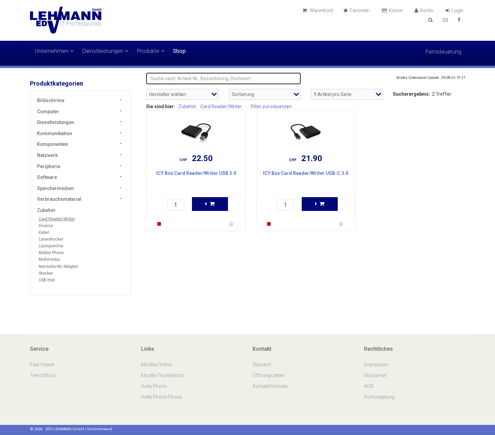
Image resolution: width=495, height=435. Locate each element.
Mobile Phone (51, 252)
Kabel (44, 232)
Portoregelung (379, 397)
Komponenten (52, 144)
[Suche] (430, 20)
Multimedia (49, 259)
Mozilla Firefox (156, 364)
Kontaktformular (270, 386)
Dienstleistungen (102, 51)
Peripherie (48, 166)
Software (47, 177)
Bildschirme (50, 100)
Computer (48, 111)
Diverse (46, 225)
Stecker (46, 273)
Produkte (148, 51)
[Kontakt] (445, 20)
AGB (368, 386)
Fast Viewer (43, 364)
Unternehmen (51, 51)
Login (458, 10)
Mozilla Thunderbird (162, 375)
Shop (179, 51)
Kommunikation (54, 133)
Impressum (376, 364)
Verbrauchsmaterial (59, 199)
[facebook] (459, 20)
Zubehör (46, 210)
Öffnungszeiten (269, 375)
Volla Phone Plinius (162, 397)
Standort (262, 364)
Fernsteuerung (443, 51)
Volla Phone (154, 386)
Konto (427, 10)
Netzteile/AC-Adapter (58, 266)
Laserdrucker (51, 239)
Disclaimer (375, 375)
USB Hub (47, 280)
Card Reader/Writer (57, 219)
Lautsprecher (51, 246)
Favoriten (360, 10)
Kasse (396, 10)
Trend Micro (43, 375)
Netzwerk (47, 155)
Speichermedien (55, 188)
